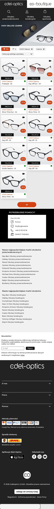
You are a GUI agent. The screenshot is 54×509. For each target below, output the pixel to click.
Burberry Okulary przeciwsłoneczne (17, 283)
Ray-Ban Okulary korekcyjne (14, 295)
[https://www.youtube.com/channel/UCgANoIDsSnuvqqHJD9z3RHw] (45, 457)
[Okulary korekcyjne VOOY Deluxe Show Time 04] (13, 180)
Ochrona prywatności (27, 497)
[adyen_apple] (37, 423)
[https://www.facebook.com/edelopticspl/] (34, 457)
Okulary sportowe (46, 18)
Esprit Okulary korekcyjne (13, 322)
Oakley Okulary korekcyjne (13, 298)
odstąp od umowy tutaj (27, 492)
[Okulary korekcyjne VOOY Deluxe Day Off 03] (13, 124)
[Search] (9, 12)
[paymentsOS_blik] (24, 423)
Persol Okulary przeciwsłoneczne (16, 262)
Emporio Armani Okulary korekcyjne (17, 307)
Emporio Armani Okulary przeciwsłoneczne (20, 271)
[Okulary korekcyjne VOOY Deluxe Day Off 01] (40, 124)
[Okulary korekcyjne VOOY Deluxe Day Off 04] (40, 152)
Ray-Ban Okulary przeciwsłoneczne (17, 256)
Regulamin (12, 497)
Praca (4, 395)
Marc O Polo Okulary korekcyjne (15, 304)
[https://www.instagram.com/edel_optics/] (39, 457)
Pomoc (5, 406)
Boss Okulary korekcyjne (12, 316)
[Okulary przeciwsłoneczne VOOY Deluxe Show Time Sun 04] (13, 96)
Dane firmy (41, 497)
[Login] (27, 12)
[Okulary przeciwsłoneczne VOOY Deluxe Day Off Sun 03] (40, 67)
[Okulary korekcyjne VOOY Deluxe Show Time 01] (40, 96)
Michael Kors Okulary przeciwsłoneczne (18, 274)
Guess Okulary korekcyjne (13, 313)
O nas (4, 383)
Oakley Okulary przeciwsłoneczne (16, 259)
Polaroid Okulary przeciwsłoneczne (17, 268)
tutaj (22, 355)
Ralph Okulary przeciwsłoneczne (16, 280)
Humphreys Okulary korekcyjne (15, 301)
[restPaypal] (17, 423)
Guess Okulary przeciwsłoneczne (16, 277)
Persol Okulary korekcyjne (13, 310)
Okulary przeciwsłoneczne (11, 18)
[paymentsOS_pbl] (31, 423)
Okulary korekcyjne (30, 18)
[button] (13, 4)
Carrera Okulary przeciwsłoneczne (16, 265)
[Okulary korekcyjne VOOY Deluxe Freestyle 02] (13, 67)
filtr (7, 49)
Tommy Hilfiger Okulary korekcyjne (17, 319)
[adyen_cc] (4, 423)
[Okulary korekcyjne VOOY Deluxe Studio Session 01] (13, 152)
